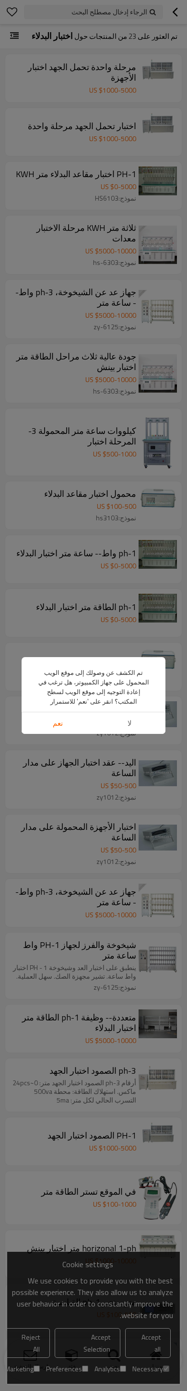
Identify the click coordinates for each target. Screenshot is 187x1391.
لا (130, 723)
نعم (58, 723)
